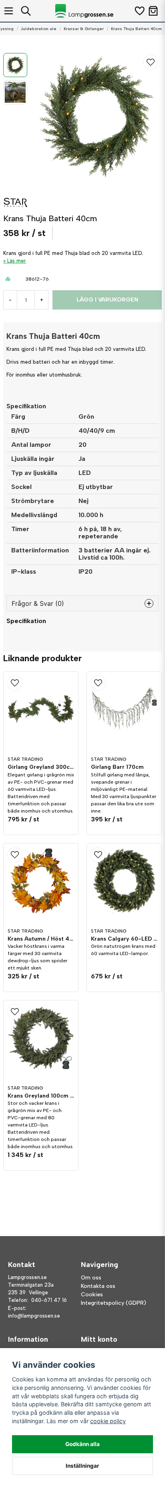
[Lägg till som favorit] (139, 11)
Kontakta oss (98, 1286)
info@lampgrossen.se (34, 1316)
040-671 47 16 (49, 1300)
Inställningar (82, 1466)
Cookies (92, 1294)
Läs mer (16, 261)
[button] (150, 62)
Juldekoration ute (38, 28)
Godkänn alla (82, 1444)
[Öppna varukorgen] (153, 11)
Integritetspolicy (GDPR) (113, 1303)
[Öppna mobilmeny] (8, 10)
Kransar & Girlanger (84, 28)
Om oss (91, 1277)
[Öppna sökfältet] (25, 11)
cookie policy (108, 1421)
